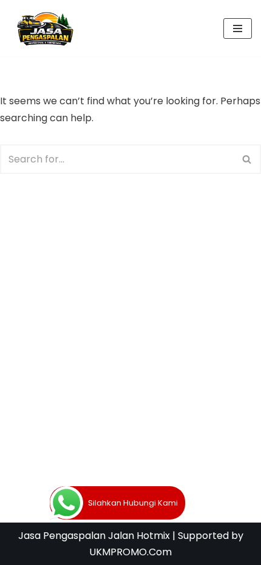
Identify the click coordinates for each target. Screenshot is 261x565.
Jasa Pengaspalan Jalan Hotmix (94, 536)
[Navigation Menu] (237, 28)
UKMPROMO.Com (130, 552)
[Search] (247, 159)
